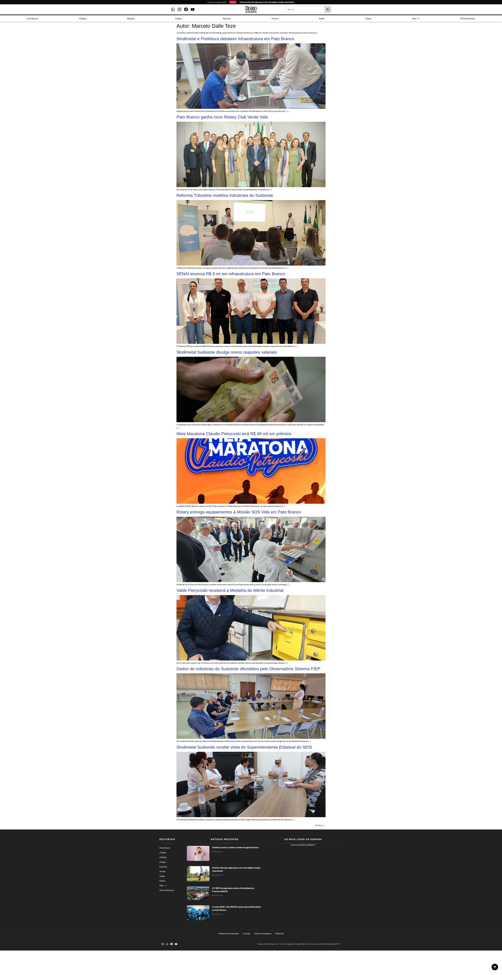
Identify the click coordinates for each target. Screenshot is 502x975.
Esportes (163, 866)
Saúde (162, 876)
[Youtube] (193, 9)
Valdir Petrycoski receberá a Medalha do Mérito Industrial (229, 590)
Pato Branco (164, 848)
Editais (162, 881)
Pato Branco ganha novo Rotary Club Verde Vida (222, 117)
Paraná (162, 871)
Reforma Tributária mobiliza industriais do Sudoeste (224, 195)
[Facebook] (186, 9)
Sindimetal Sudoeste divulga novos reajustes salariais (226, 352)
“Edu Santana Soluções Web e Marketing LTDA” (323, 944)
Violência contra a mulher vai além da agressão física (235, 847)
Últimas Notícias (166, 890)
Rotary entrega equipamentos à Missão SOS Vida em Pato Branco (238, 512)
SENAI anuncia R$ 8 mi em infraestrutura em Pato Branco (230, 273)
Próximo (320, 825)
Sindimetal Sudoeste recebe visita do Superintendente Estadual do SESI (244, 747)
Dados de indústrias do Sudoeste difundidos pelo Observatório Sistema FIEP (248, 668)
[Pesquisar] (327, 9)
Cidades (162, 852)
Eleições (163, 857)
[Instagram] (179, 9)
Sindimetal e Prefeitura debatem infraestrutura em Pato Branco (235, 38)
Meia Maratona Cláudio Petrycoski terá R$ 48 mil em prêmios (233, 433)
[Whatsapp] (173, 9)
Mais (161, 885)
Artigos (162, 862)
